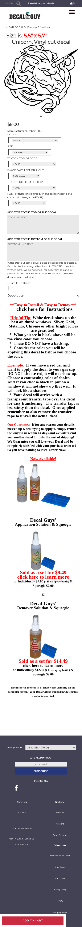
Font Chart (60, 878)
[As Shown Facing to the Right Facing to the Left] (25, 176)
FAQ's (60, 901)
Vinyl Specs (60, 867)
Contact (22, 812)
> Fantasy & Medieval (37, 27)
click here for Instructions (44, 309)
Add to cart (33, 920)
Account (60, 824)
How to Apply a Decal (60, 856)
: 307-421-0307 (23, 844)
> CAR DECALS (15, 27)
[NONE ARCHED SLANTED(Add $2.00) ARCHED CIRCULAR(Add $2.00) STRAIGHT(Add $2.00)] (33, 164)
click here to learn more (43, 577)
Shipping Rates (60, 912)
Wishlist (60, 812)
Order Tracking (60, 835)
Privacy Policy (59, 890)
